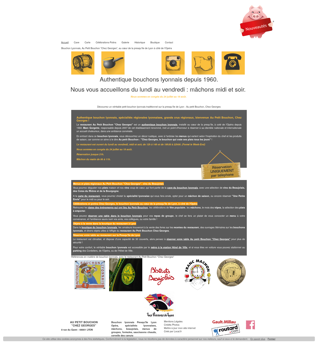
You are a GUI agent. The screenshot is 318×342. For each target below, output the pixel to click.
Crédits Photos (171, 324)
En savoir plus (257, 339)
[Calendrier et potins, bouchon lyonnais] (143, 62)
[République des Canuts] (230, 274)
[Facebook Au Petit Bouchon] (250, 324)
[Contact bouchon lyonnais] (233, 62)
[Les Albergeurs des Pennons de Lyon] (159, 305)
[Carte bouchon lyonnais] (113, 62)
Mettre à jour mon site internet (180, 328)
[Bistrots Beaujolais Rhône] (160, 274)
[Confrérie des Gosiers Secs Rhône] (125, 274)
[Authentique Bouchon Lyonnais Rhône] (89, 274)
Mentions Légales (173, 321)
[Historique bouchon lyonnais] (203, 62)
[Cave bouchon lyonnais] (82, 62)
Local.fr (178, 331)
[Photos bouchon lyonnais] (173, 62)
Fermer (271, 339)
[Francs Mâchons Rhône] (196, 274)
